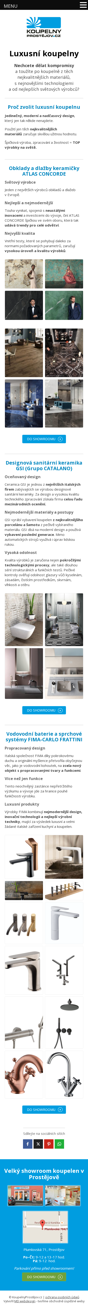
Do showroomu (41, 439)
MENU (11, 6)
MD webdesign (24, 1301)
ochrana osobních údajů (62, 1297)
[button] (83, 5)
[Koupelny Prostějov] (44, 27)
